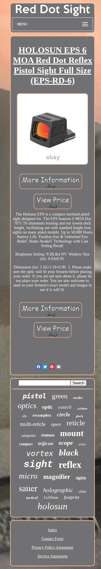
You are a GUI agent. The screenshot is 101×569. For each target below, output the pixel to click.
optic (47, 407)
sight (38, 464)
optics (27, 405)
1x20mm (82, 408)
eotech (65, 407)
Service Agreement (53, 556)
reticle (75, 423)
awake (77, 398)
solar (82, 444)
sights (81, 477)
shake (82, 492)
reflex (70, 464)
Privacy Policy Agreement (52, 547)
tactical (32, 497)
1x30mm (50, 497)
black (69, 452)
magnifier (56, 476)
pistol (34, 396)
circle (63, 414)
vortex (39, 453)
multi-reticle (32, 424)
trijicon (45, 443)
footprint (71, 497)
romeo (47, 435)
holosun (53, 506)
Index (52, 530)
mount (72, 433)
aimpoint (29, 436)
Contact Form (52, 539)
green (60, 396)
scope (66, 442)
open (56, 424)
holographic (58, 490)
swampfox (42, 415)
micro (28, 475)
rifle (24, 416)
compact (26, 444)
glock (79, 416)
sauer (28, 488)
